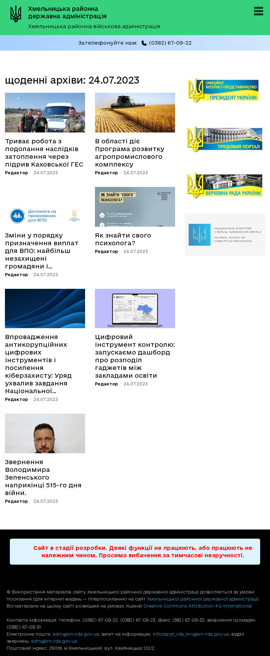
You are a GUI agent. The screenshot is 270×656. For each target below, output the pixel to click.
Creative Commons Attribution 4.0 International (197, 605)
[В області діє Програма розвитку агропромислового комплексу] (135, 112)
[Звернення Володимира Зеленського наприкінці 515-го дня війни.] (45, 433)
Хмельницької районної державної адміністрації (202, 598)
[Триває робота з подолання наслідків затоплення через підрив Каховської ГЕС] (45, 112)
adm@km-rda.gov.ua (76, 633)
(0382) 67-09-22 (170, 43)
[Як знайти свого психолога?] (135, 207)
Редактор (16, 172)
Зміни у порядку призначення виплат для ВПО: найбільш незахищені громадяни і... (41, 250)
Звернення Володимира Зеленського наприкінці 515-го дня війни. (43, 477)
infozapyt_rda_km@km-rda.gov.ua (191, 633)
